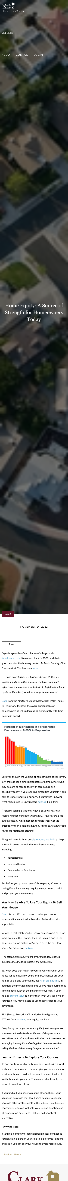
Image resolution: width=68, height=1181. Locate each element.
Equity (5, 914)
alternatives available (43, 839)
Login (38, 54)
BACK (8, 614)
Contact (23, 54)
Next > (17, 1154)
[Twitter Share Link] (11, 652)
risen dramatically (49, 980)
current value (17, 995)
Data (4, 700)
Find (5, 10)
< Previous (7, 1154)
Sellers (8, 32)
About (7, 54)
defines (42, 801)
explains (21, 1019)
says (35, 668)
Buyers (18, 10)
